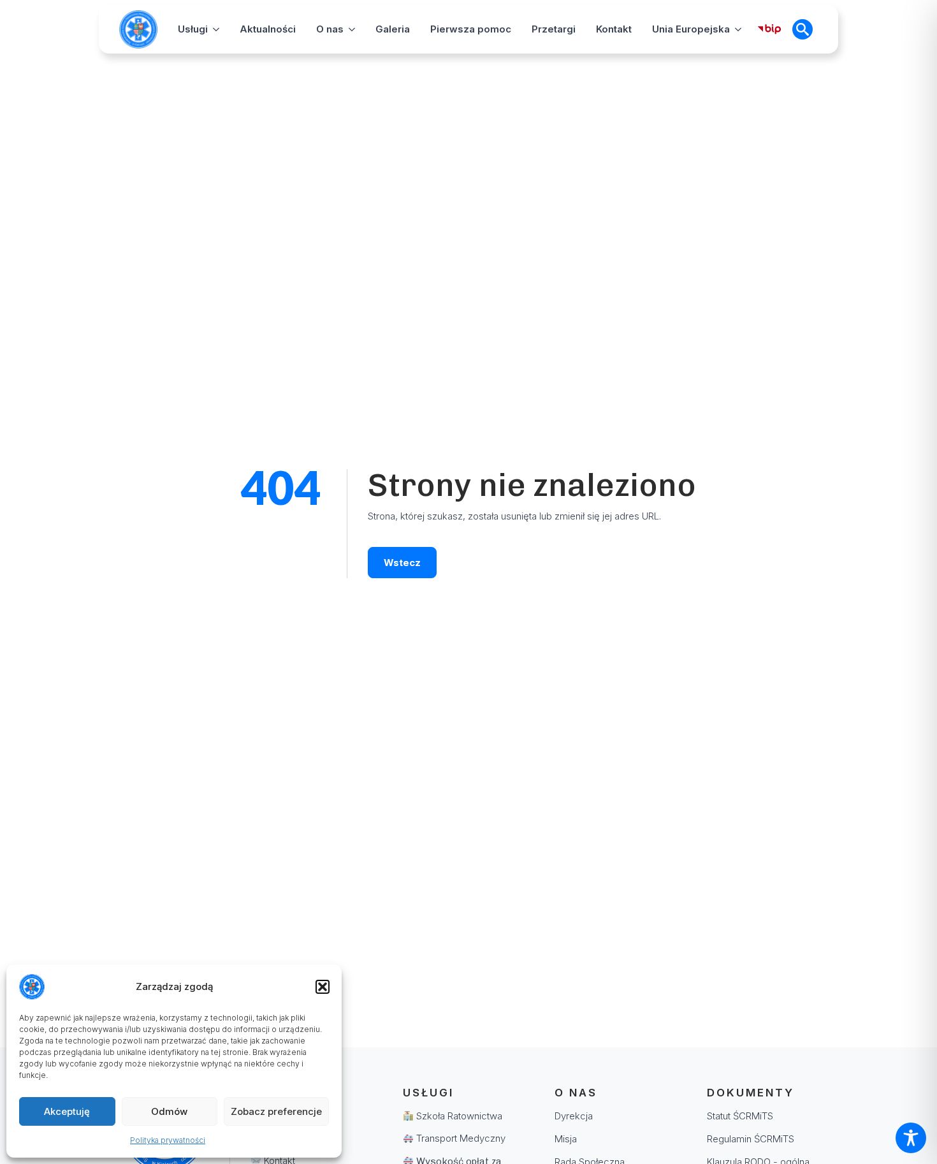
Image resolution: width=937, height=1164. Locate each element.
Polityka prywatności (167, 1140)
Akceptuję (67, 1111)
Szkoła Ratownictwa (458, 1116)
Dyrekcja (574, 1116)
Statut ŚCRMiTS (740, 1116)
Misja (566, 1139)
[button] (322, 986)
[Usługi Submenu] (216, 29)
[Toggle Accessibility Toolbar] (910, 1137)
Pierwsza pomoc (470, 29)
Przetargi (554, 29)
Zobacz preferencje (276, 1111)
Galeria (392, 29)
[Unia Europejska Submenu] (738, 29)
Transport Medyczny (459, 1138)
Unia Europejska (691, 29)
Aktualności (268, 29)
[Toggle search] (802, 29)
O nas (330, 29)
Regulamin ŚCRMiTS (750, 1139)
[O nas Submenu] (352, 29)
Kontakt (614, 29)
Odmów (169, 1111)
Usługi (193, 29)
